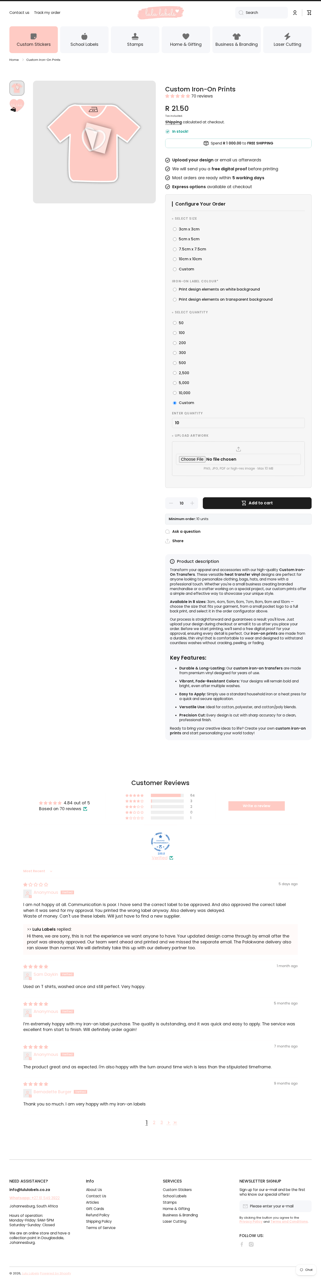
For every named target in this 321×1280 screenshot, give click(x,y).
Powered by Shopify (55, 1273)
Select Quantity (191, 312)
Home (14, 60)
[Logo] (160, 13)
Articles (92, 1202)
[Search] (239, 13)
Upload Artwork (192, 435)
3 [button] (161, 1122)
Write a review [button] (256, 806)
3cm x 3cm (189, 229)
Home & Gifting (176, 1208)
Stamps (170, 1202)
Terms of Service (101, 1227)
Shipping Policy (99, 1221)
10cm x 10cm (190, 259)
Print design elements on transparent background (226, 299)
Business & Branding (180, 1215)
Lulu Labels (30, 1273)
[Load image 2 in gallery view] (16, 105)
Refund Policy (98, 1215)
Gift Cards (95, 1208)
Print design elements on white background (219, 289)
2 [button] (154, 1122)
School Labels (175, 1196)
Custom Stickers (177, 1189)
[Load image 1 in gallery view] (16, 88)
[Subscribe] (306, 1206)
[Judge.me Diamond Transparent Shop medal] (160, 842)
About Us (94, 1189)
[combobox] (261, 13)
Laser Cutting (174, 1221)
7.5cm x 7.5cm (192, 249)
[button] (178, 96)
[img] (35, 884)
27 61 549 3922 (34, 1197)
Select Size (186, 218)
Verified (160, 858)
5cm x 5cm (189, 239)
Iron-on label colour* (195, 281)
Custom (186, 269)
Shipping (173, 122)
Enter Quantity (187, 413)
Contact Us (96, 1196)
